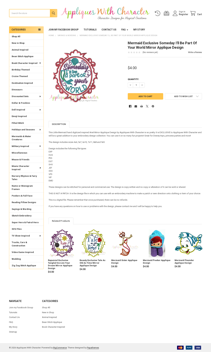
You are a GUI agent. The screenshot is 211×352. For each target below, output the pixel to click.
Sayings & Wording (21, 209)
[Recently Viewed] (158, 13)
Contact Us (109, 29)
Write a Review (195, 52)
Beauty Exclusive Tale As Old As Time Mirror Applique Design (92, 263)
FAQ (123, 29)
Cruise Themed (20, 76)
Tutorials (90, 29)
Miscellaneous (19, 153)
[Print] (141, 106)
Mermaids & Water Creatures (21, 138)
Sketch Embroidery (21, 215)
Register (183, 14)
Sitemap (13, 332)
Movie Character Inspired (20, 168)
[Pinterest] (153, 106)
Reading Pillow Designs (24, 202)
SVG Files (17, 229)
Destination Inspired (22, 83)
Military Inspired (20, 146)
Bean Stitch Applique (22, 56)
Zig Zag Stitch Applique (24, 265)
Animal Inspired (20, 50)
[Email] (135, 106)
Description (59, 124)
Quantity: (133, 79)
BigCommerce (60, 347)
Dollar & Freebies (21, 103)
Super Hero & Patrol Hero (25, 222)
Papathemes (93, 347)
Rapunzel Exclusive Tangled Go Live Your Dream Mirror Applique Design (60, 264)
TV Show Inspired (21, 236)
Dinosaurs (17, 89)
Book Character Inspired (24, 63)
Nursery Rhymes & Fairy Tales (24, 178)
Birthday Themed (21, 69)
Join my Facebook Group (63, 29)
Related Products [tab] (61, 221)
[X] (147, 106)
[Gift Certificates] (167, 13)
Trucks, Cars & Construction (19, 244)
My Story (139, 29)
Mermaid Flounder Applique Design (184, 261)
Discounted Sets (20, 96)
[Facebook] (130, 106)
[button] (183, 96)
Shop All (16, 36)
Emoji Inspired (19, 116)
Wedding (16, 259)
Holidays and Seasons (23, 129)
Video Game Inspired (23, 252)
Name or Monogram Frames (22, 187)
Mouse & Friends (20, 159)
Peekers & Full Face (22, 196)
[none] (75, 76)
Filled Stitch (18, 123)
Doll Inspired (18, 109)
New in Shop (18, 43)
